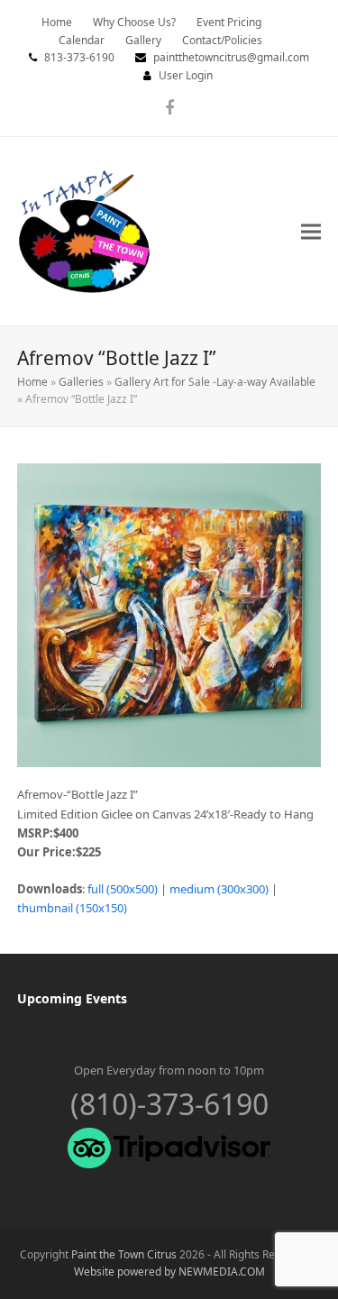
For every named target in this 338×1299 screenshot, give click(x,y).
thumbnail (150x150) (72, 908)
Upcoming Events (72, 998)
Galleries (81, 381)
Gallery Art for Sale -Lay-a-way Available (214, 381)
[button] (311, 231)
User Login (186, 75)
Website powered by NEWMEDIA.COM (169, 1271)
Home (32, 381)
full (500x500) (122, 889)
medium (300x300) (219, 889)
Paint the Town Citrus (124, 1254)
